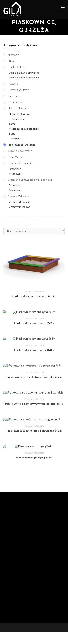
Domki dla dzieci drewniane (24, 72)
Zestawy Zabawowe (19, 196)
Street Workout (17, 156)
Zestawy (14, 138)
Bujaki (11, 60)
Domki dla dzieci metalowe (24, 77)
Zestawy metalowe (19, 206)
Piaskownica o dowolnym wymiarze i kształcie (34, 403)
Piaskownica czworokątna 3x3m (34, 350)
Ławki (12, 123)
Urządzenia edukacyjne (21, 163)
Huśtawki (13, 83)
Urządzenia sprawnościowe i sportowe (30, 179)
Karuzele (13, 95)
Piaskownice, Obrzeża (34, 291)
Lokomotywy (15, 102)
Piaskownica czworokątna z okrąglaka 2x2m (34, 376)
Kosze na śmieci (17, 118)
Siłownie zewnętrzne (20, 150)
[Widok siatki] (30, 222)
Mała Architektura (18, 108)
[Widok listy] (38, 222)
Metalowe (14, 173)
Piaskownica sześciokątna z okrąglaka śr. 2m (34, 430)
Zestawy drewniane (20, 201)
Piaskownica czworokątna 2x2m (34, 323)
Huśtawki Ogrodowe (20, 114)
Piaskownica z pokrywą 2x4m (34, 457)
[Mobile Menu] (61, 9)
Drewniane (15, 168)
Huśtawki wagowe (18, 89)
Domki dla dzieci (17, 67)
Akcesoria (13, 54)
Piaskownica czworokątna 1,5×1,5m (34, 296)
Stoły (12, 133)
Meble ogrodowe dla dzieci (24, 128)
